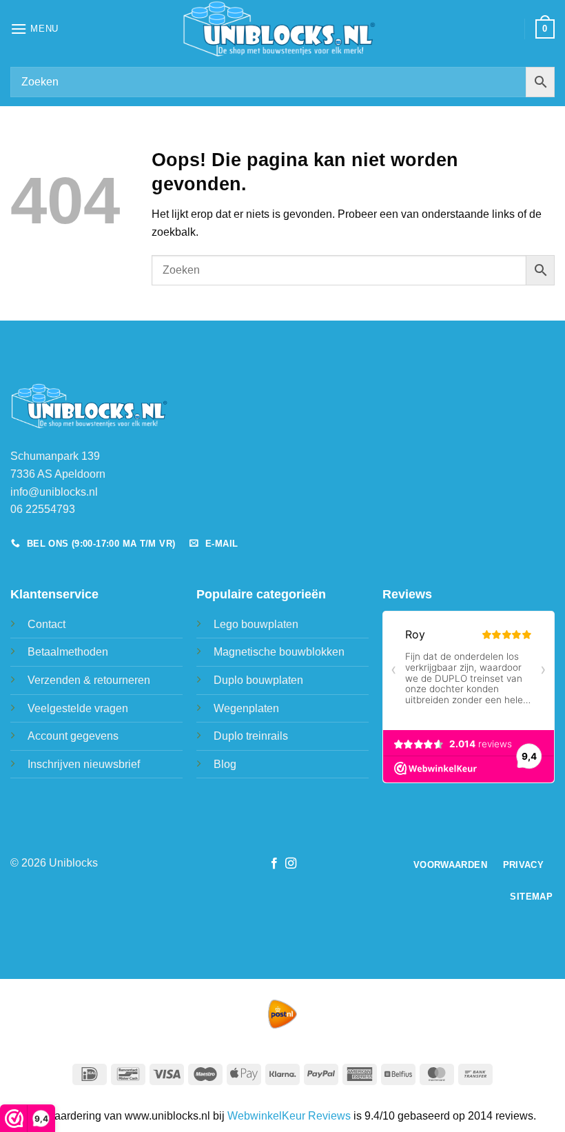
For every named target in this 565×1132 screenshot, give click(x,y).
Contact (46, 624)
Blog (225, 764)
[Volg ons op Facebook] (274, 864)
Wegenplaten (246, 708)
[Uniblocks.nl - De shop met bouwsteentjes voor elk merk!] (282, 29)
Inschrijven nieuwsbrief (84, 764)
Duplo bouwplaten (258, 680)
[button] (34, 29)
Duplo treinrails (251, 736)
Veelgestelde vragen (78, 708)
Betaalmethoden (68, 652)
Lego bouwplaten (256, 624)
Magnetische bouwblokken (279, 652)
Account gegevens (73, 736)
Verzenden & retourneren (89, 680)
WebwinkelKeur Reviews (289, 1116)
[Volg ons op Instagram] (290, 864)
